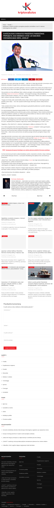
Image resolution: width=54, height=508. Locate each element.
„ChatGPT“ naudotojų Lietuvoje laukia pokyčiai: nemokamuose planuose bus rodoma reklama (25, 441)
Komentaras (7, 310)
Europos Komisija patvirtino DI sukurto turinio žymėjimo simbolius (18, 433)
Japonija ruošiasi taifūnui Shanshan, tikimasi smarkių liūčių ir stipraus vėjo (12, 251)
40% (19, 139)
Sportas (5, 384)
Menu (4, 19)
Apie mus (5, 404)
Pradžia (4, 361)
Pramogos (5, 388)
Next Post (39, 196)
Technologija (6, 380)
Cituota (30, 160)
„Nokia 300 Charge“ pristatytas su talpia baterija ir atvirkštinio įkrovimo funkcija (22, 437)
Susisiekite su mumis (8, 407)
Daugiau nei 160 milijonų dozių (41, 138)
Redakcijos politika (7, 415)
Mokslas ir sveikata (7, 377)
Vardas (6, 325)
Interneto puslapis (8, 340)
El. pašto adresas (8, 332)
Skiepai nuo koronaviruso (13, 93)
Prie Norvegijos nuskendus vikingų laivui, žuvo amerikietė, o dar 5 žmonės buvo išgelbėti (40, 219)
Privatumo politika (7, 419)
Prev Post (14, 196)
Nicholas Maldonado (26, 74)
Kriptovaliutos (9, 502)
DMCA (4, 411)
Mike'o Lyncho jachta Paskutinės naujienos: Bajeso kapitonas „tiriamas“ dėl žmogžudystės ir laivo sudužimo (40, 283)
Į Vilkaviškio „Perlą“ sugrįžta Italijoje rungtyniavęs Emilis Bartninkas (19, 445)
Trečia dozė (31, 127)
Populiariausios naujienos (9, 365)
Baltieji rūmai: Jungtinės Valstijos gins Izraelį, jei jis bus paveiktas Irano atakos (39, 251)
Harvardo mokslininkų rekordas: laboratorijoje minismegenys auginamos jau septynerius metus (26, 430)
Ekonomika (5, 373)
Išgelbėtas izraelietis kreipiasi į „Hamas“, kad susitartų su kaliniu (13, 219)
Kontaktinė (5, 392)
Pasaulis (5, 203)
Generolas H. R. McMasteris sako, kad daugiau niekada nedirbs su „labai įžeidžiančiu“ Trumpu (12, 283)
